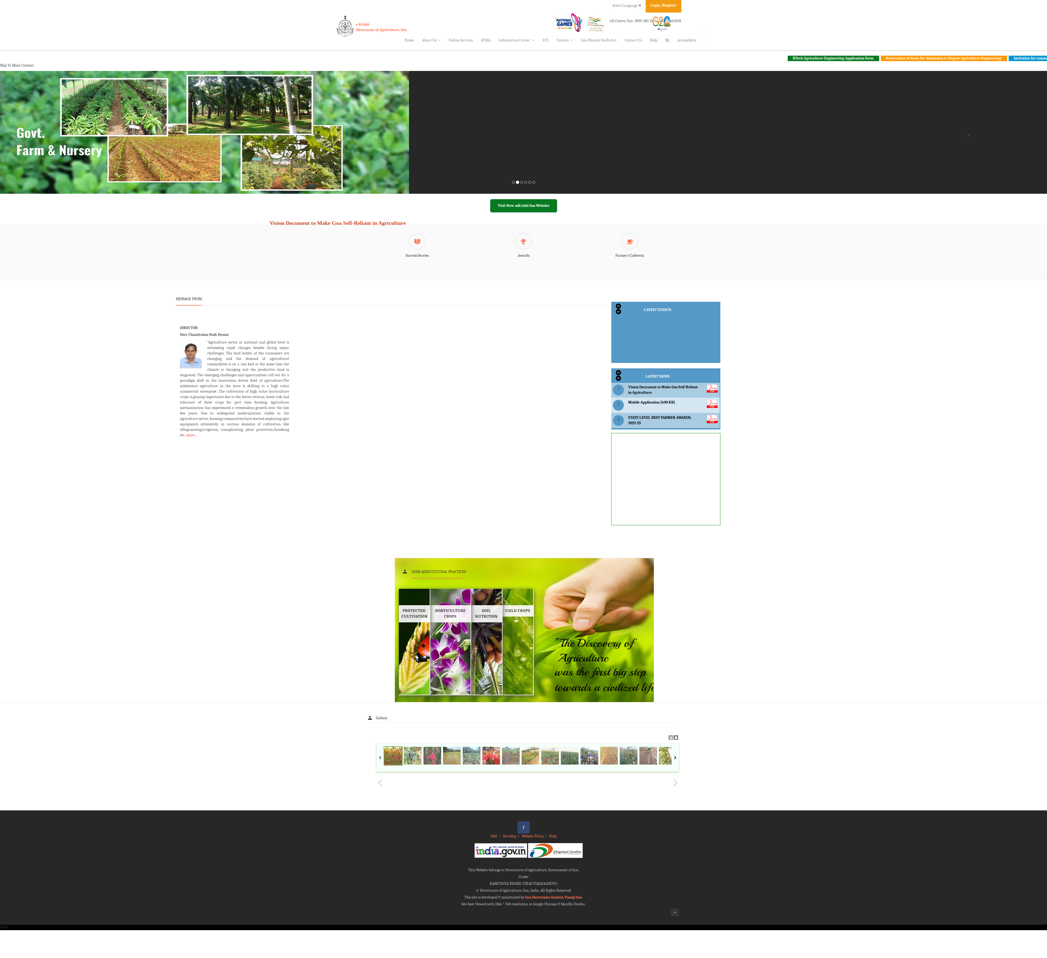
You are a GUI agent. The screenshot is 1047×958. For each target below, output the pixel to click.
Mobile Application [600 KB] (651, 402)
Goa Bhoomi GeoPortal (598, 40)
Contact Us (633, 40)
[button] (78, 139)
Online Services (461, 40)
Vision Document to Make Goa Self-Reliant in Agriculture (338, 223)
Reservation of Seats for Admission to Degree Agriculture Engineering (884, 58)
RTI (546, 40)
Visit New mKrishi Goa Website (523, 205)
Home (409, 40)
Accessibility (687, 40)
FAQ (494, 836)
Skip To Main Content (17, 65)
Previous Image (380, 782)
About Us (429, 40)
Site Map (509, 836)
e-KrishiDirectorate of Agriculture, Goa (381, 27)
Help (653, 40)
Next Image (675, 782)
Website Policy (533, 836)
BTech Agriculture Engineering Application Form (774, 58)
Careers (562, 40)
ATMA (486, 40)
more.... (192, 435)
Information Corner (514, 40)
